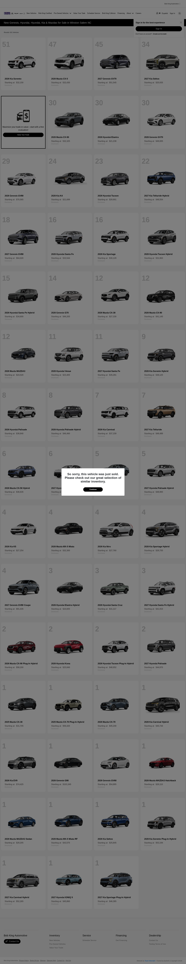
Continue (93, 489)
